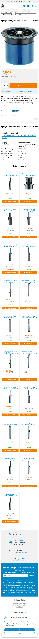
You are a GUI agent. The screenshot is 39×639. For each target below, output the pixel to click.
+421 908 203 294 (25, 1)
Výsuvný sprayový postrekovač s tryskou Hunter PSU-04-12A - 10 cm (29, 424)
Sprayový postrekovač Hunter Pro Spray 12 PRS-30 (29, 352)
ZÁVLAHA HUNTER (12, 11)
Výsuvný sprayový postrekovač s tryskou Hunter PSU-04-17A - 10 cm (29, 460)
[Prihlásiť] (28, 6)
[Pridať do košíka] (10, 201)
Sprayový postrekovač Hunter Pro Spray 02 (10, 210)
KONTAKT (20, 607)
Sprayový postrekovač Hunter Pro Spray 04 (10, 245)
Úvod (2, 11)
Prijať (19, 629)
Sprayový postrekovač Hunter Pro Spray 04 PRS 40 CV (10, 388)
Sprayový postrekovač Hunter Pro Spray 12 (28, 281)
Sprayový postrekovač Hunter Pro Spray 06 (28, 245)
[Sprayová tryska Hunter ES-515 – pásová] (19, 46)
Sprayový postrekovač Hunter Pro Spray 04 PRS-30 (29, 316)
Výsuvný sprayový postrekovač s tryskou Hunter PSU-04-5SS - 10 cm (10, 495)
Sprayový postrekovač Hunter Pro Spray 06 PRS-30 (10, 352)
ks (7, 86)
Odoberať (31, 575)
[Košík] (32, 6)
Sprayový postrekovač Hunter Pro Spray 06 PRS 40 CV (29, 388)
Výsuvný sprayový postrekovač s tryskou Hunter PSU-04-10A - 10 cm (10, 175)
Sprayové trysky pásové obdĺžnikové (25, 13)
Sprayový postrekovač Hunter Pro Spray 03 (28, 210)
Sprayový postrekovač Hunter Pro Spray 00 (28, 174)
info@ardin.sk (13, 1)
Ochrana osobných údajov (19, 605)
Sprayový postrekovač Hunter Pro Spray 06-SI (10, 281)
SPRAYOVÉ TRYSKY (6, 13)
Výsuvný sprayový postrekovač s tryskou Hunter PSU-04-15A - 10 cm (10, 460)
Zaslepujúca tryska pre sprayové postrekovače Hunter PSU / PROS (10, 424)
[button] (24, 6)
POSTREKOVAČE (26, 11)
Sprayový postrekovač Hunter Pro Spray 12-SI (10, 316)
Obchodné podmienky (19, 603)
